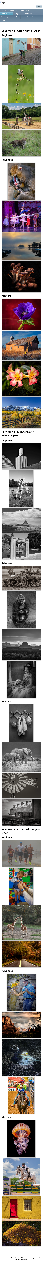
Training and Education (10, 17)
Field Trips (28, 13)
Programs (18, 13)
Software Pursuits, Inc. (21, 1260)
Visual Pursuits (22, 1258)
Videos (35, 17)
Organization (13, 10)
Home (3, 10)
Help (3, 20)
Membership (26, 10)
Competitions (6, 13)
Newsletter (26, 17)
